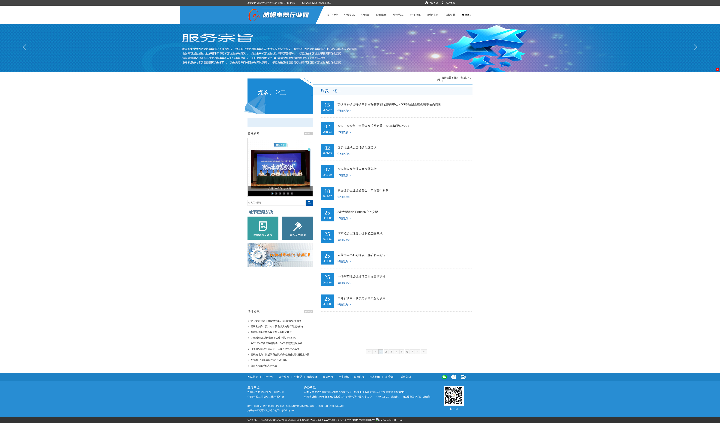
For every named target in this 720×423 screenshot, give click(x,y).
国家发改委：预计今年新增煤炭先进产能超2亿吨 (276, 326)
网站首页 (433, 2)
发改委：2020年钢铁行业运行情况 (268, 360)
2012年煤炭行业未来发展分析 (357, 168)
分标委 (298, 376)
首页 (456, 77)
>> (424, 351)
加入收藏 (450, 2)
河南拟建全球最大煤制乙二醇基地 (360, 233)
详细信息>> (344, 110)
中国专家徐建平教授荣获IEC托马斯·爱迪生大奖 (276, 320)
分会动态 (284, 376)
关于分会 (268, 376)
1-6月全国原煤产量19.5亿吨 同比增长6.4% (273, 337)
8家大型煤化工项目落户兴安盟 (358, 212)
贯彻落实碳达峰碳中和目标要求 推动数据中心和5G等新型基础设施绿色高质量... (390, 104)
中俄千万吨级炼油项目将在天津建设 (362, 276)
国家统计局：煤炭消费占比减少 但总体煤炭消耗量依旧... (280, 354)
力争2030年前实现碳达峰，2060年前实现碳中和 (276, 343)
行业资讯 (344, 376)
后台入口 (405, 376)
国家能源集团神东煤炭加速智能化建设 (271, 332)
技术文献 (374, 376)
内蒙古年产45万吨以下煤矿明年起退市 (363, 255)
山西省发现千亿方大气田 (263, 365)
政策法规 (359, 376)
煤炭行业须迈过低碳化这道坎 (357, 147)
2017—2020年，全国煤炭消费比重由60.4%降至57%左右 (374, 125)
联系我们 (390, 376)
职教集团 (312, 376)
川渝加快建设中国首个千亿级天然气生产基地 (274, 349)
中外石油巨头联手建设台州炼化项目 (362, 298)
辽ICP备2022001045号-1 (327, 420)
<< (369, 351)
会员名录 (328, 376)
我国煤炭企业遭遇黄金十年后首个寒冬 (363, 190)
